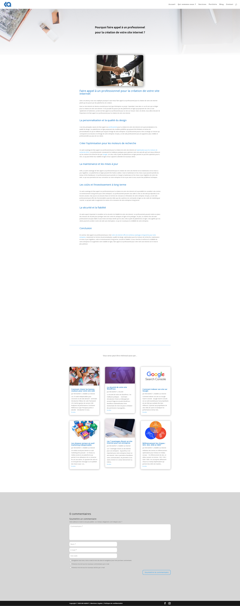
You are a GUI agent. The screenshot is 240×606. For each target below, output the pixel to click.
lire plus (73, 412)
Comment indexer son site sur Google (154, 390)
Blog (221, 4)
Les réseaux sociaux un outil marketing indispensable (82, 444)
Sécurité (120, 392)
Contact (229, 4)
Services (202, 4)
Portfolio (213, 4)
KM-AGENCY (77, 394)
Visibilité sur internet (89, 394)
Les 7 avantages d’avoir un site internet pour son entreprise (119, 442)
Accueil (172, 4)
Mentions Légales (96, 603)
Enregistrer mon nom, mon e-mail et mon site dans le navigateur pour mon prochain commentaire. (102, 560)
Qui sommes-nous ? (187, 4)
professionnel (113, 127)
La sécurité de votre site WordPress (117, 388)
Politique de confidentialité (113, 603)
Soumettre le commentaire (157, 572)
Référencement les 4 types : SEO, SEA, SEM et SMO (153, 444)
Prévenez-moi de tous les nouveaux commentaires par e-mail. (90, 564)
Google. (105, 154)
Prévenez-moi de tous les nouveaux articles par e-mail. (88, 567)
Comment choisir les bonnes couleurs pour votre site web (83, 390)
